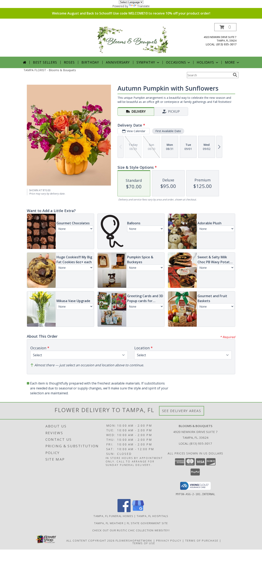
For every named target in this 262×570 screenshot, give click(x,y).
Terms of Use (143, 543)
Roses (69, 62)
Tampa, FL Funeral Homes (113, 516)
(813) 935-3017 (226, 44)
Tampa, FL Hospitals (152, 516)
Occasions (176, 62)
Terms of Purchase (201, 540)
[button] (225, 27)
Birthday (90, 62)
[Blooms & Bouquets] (132, 40)
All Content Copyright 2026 (90, 540)
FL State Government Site (147, 523)
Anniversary (118, 62)
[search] (235, 75)
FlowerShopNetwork (134, 540)
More (230, 62)
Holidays (205, 62)
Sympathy (146, 62)
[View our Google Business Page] (138, 511)
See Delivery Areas (181, 410)
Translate (143, 6)
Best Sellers (45, 62)
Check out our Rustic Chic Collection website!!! (131, 530)
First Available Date (168, 131)
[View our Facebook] (124, 511)
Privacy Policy (168, 540)
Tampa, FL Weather (108, 523)
